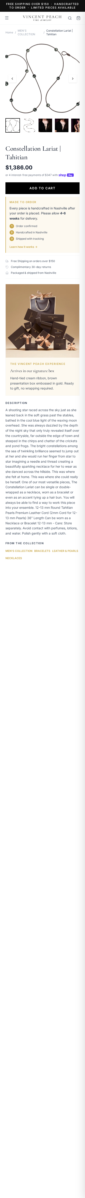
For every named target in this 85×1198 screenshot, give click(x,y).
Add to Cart (42, 188)
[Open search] (70, 18)
